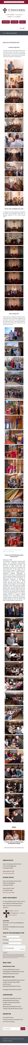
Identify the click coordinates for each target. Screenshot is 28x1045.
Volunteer (22, 22)
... (0, 1044)
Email (5, 936)
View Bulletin (6, 22)
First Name (6, 940)
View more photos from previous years (14, 847)
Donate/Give (14, 22)
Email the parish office (8, 873)
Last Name (6, 943)
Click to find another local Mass (12, 989)
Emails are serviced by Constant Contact (11, 957)
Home (4, 33)
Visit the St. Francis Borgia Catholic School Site (14, 2)
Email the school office (8, 892)
